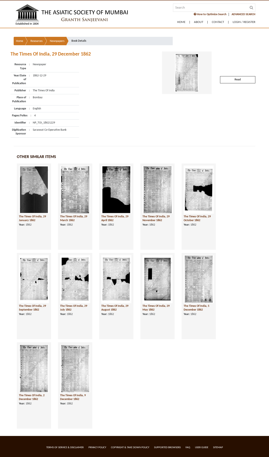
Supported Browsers (167, 447)
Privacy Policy (97, 447)
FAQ (188, 447)
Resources (36, 41)
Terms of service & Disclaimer (65, 447)
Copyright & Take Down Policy (130, 447)
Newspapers (57, 41)
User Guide (201, 447)
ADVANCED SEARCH (243, 14)
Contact (218, 22)
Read (238, 79)
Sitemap (218, 447)
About (198, 22)
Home (181, 22)
